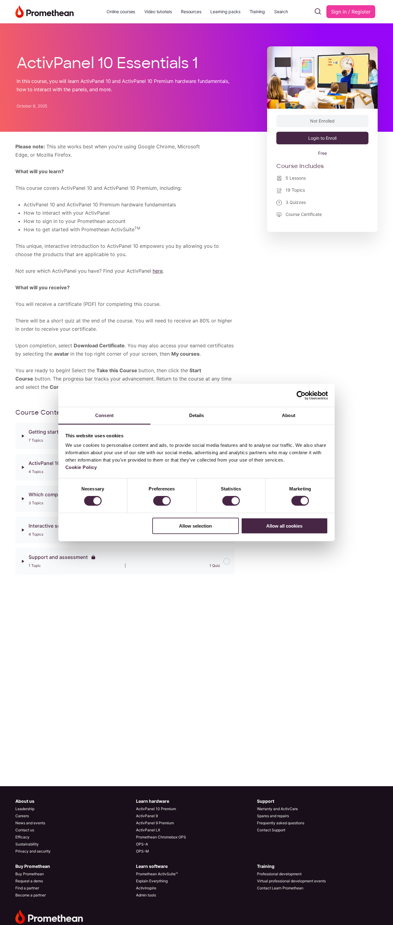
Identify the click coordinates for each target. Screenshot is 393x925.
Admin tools (146, 895)
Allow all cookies (284, 525)
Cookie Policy (81, 467)
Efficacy (22, 837)
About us (24, 801)
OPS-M (142, 851)
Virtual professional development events (291, 881)
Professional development (279, 874)
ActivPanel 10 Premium (156, 808)
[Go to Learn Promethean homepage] (44, 11)
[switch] (162, 501)
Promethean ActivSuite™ (157, 874)
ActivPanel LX (148, 830)
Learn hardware (152, 801)
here (158, 271)
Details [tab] (196, 415)
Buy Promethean (32, 866)
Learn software (152, 866)
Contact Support (271, 830)
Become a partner (30, 895)
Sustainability (27, 844)
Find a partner (27, 888)
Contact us (24, 830)
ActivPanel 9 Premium (155, 823)
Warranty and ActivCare (277, 808)
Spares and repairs (273, 816)
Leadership (24, 808)
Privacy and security (33, 851)
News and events (30, 823)
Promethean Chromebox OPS (161, 837)
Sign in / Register (351, 12)
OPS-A (142, 844)
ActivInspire (146, 888)
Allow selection (195, 525)
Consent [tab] (104, 415)
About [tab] (288, 415)
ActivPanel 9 (147, 816)
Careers (22, 816)
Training (265, 866)
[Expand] (22, 436)
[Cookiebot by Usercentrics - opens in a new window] (301, 395)
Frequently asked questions (280, 823)
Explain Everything (152, 881)
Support (265, 801)
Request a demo (29, 881)
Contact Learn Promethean (280, 888)
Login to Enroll (322, 138)
